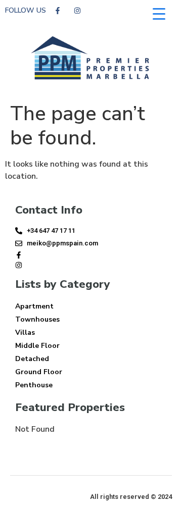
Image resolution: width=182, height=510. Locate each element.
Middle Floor (37, 345)
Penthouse (34, 385)
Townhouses (37, 319)
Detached (32, 359)
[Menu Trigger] (159, 14)
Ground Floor (38, 372)
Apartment (34, 306)
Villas (25, 332)
